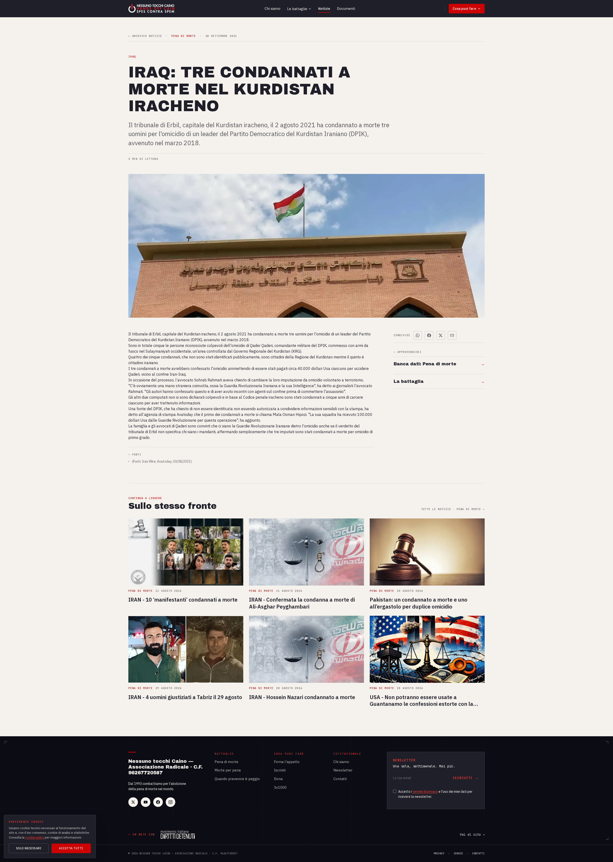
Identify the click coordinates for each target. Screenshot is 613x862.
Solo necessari (29, 848)
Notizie (324, 8)
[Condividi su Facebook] (429, 335)
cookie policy (34, 837)
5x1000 (280, 787)
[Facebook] (158, 802)
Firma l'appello (287, 761)
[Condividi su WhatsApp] (417, 335)
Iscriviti (280, 770)
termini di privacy (425, 791)
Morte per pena (228, 770)
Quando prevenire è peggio (237, 778)
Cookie (458, 853)
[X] (133, 802)
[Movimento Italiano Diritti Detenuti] (178, 834)
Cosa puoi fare (464, 8)
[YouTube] (145, 802)
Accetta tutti (71, 848)
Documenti (346, 8)
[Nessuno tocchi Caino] (151, 8)
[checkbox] (394, 791)
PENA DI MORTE (183, 36)
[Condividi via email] (452, 335)
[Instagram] (170, 802)
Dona (278, 778)
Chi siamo (272, 8)
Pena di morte (226, 761)
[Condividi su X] (440, 335)
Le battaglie (297, 8)
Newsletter (342, 770)
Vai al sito (472, 834)
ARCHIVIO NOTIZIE (145, 36)
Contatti (340, 778)
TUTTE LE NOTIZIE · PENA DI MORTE (453, 509)
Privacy (439, 853)
